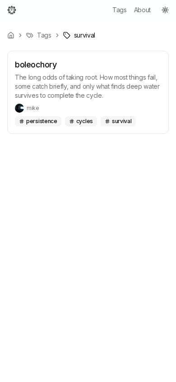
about (142, 10)
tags (119, 10)
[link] (79, 35)
